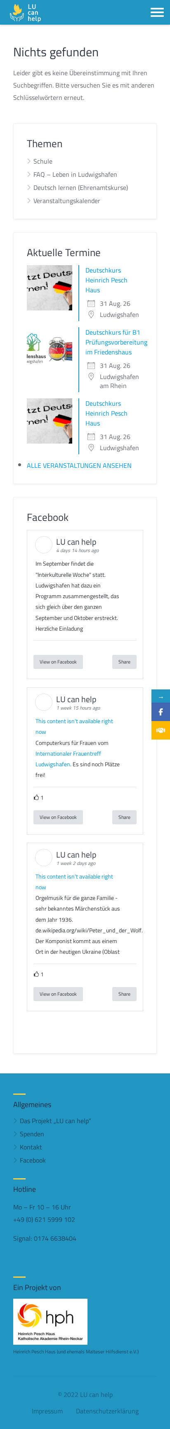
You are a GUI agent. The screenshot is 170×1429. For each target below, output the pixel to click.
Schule (42, 161)
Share (124, 661)
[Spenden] (160, 730)
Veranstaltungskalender (66, 200)
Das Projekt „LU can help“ (55, 1121)
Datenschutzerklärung (107, 1411)
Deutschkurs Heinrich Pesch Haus (106, 280)
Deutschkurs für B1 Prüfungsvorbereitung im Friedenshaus (116, 342)
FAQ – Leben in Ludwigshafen (75, 174)
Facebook (33, 1160)
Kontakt (31, 1147)
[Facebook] (160, 712)
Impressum (47, 1411)
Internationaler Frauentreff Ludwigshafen (68, 759)
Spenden (32, 1134)
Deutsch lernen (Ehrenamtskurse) (80, 187)
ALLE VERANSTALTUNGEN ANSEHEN (79, 465)
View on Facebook (58, 661)
